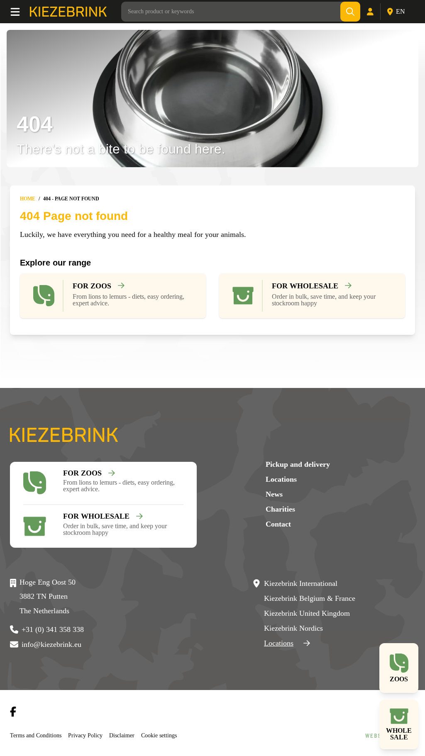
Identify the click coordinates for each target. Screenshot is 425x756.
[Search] (351, 12)
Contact (278, 524)
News (274, 494)
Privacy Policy (91, 735)
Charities (280, 509)
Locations (281, 479)
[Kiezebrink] (68, 12)
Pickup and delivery (298, 464)
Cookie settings (169, 735)
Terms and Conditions (38, 735)
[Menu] (20, 12)
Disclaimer (128, 735)
